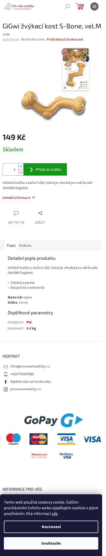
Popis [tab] (11, 245)
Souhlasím (51, 543)
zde (54, 513)
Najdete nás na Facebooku (30, 381)
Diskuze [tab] (25, 245)
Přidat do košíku (48, 169)
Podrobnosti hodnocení (65, 39)
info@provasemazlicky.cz (30, 366)
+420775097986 (22, 374)
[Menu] (94, 6)
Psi (29, 322)
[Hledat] (67, 6)
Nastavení (51, 527)
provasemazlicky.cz (25, 389)
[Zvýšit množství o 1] (20, 166)
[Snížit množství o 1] (20, 172)
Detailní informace (16, 197)
